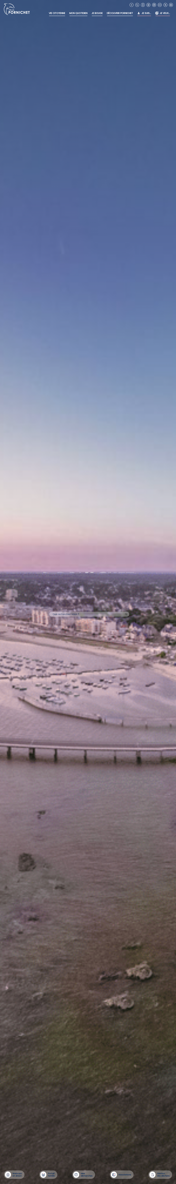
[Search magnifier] (126, 614)
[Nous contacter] (131, 5)
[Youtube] (160, 5)
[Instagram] (154, 5)
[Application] (143, 5)
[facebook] (148, 5)
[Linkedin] (171, 5)
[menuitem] (57, 13)
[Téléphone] (137, 5)
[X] (165, 5)
